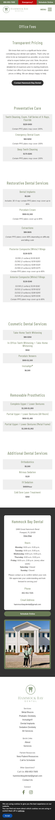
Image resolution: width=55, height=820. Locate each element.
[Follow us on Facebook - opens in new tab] (23, 792)
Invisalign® (27, 720)
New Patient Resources (27, 756)
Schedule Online (46, 2)
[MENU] (49, 9)
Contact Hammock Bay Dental (27, 83)
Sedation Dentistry (27, 727)
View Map (27, 536)
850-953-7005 (9, 2)
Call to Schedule (27, 760)
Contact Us (28, 780)
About (27, 742)
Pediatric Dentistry (27, 716)
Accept (7, 816)
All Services (27, 731)
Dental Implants (27, 723)
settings (21, 811)
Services (27, 746)
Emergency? (27, 2)
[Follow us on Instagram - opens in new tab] (31, 792)
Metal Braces (28, 712)
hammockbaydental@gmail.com (27, 604)
